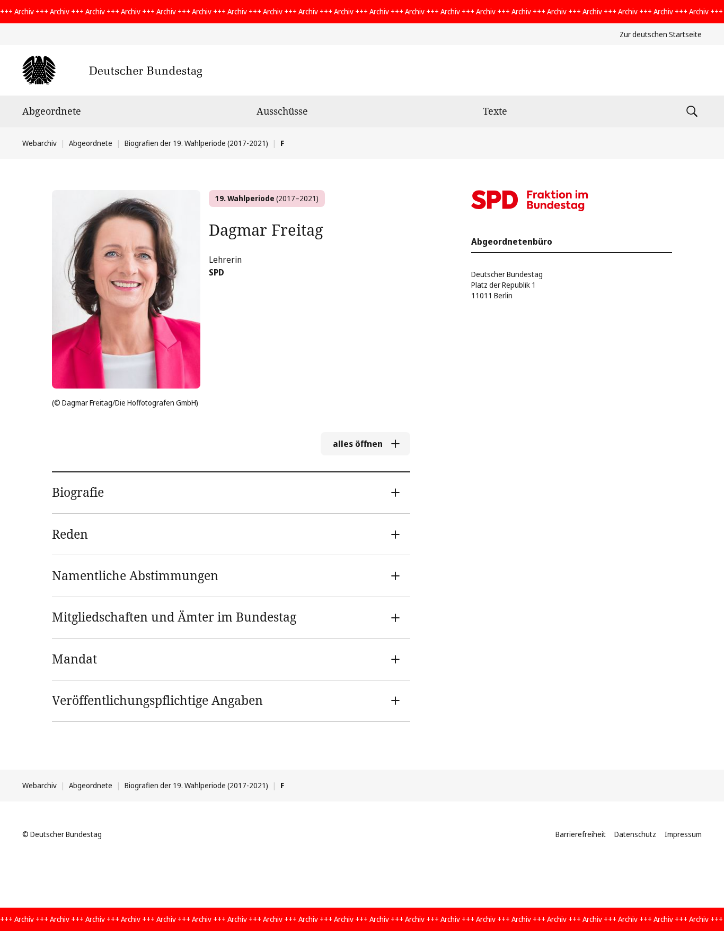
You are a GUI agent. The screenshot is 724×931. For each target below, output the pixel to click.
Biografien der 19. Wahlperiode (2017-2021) (196, 143)
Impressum (683, 834)
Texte (495, 111)
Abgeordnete (51, 111)
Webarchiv (39, 143)
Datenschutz (635, 834)
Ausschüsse (282, 111)
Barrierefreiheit (580, 834)
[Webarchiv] (112, 70)
